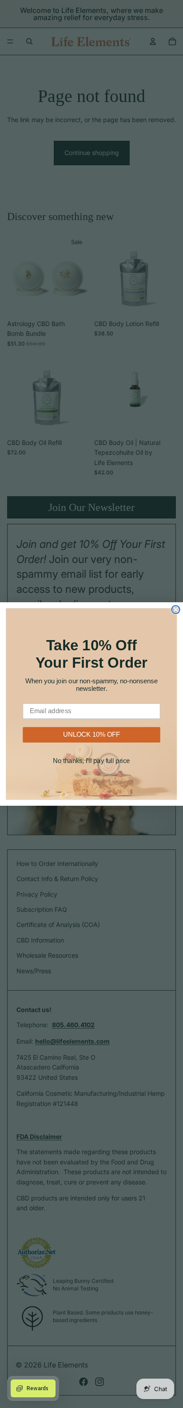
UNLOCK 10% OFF (91, 734)
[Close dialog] (175, 609)
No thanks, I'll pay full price (91, 760)
